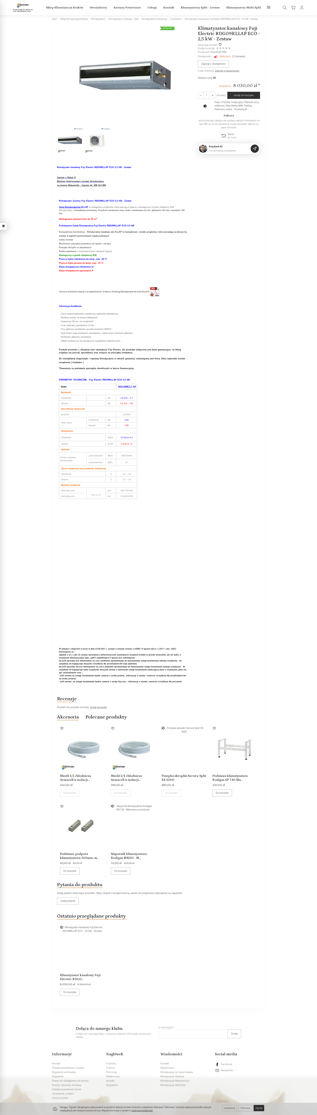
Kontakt (168, 7)
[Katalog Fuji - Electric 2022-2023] (155, 291)
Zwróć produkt (60, 1097)
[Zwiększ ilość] (200, 95)
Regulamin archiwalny (64, 1072)
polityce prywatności (142, 1110)
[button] (125, 76)
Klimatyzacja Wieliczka (172, 1085)
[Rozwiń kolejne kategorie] (268, 7)
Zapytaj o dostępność (213, 63)
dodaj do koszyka (243, 95)
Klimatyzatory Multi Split (243, 7)
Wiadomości (113, 1076)
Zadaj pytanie (67, 900)
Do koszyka (222, 792)
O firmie (110, 1067)
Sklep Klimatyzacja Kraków (64, 7)
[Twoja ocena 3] (223, 48)
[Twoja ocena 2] (220, 48)
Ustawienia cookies (63, 1093)
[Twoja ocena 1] (217, 48)
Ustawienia (229, 1108)
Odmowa (245, 1108)
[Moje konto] (302, 7)
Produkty (111, 1063)
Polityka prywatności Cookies (68, 1067)
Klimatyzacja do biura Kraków (176, 1072)
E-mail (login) (165, 1027)
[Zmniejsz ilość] (212, 95)
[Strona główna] (23, 7)
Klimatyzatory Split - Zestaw (200, 7)
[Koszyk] (293, 7)
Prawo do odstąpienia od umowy (70, 1080)
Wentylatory (98, 7)
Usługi (152, 7)
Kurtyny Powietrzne (127, 7)
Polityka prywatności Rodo (66, 1089)
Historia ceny (205, 77)
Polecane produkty (106, 717)
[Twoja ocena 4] (226, 48)
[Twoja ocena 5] (229, 48)
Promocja (111, 1072)
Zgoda (258, 1108)
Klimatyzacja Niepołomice (174, 1080)
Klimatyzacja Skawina (172, 1076)
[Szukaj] (285, 7)
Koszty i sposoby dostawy (66, 1085)
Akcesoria (68, 717)
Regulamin (58, 1076)
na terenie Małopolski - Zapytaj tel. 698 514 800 (81, 185)
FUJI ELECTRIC (219, 52)
